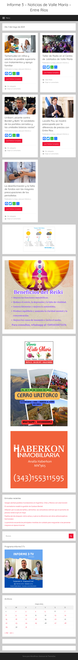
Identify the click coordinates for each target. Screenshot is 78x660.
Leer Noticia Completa (13, 79)
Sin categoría (11, 86)
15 (6, 619)
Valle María (48, 80)
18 (36, 619)
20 (55, 619)
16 (16, 619)
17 (26, 619)
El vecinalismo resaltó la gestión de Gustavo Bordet (24, 506)
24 (26, 623)
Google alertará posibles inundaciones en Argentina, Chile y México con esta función (36, 503)
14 (65, 615)
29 (6, 627)
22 (6, 623)
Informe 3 (28, 69)
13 (55, 615)
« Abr (6, 633)
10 (26, 615)
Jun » (12, 633)
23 (16, 623)
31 (26, 627)
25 (36, 623)
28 (65, 623)
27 (55, 623)
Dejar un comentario (14, 89)
